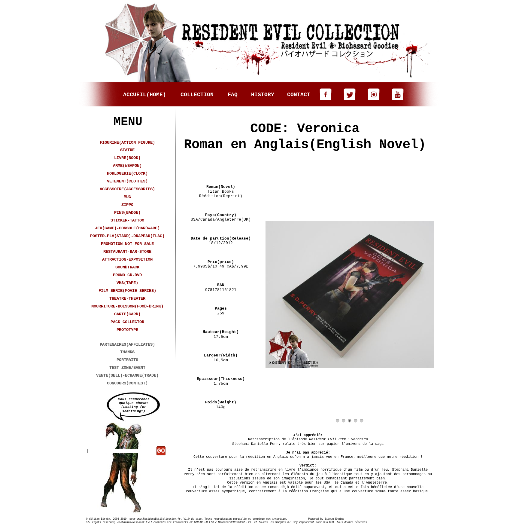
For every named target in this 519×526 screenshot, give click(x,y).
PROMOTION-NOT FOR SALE (127, 243)
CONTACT (298, 95)
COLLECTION (197, 95)
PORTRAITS (127, 359)
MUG (127, 196)
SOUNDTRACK (127, 267)
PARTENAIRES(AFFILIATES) (127, 344)
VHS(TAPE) (127, 282)
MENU (128, 122)
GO (161, 451)
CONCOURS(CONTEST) (127, 383)
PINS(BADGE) (127, 212)
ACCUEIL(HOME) (144, 95)
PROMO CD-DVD (127, 275)
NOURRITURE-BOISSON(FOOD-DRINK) (127, 306)
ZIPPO (127, 204)
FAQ (233, 95)
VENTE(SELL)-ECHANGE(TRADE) (127, 375)
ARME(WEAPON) (127, 165)
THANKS (127, 352)
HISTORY (262, 95)
